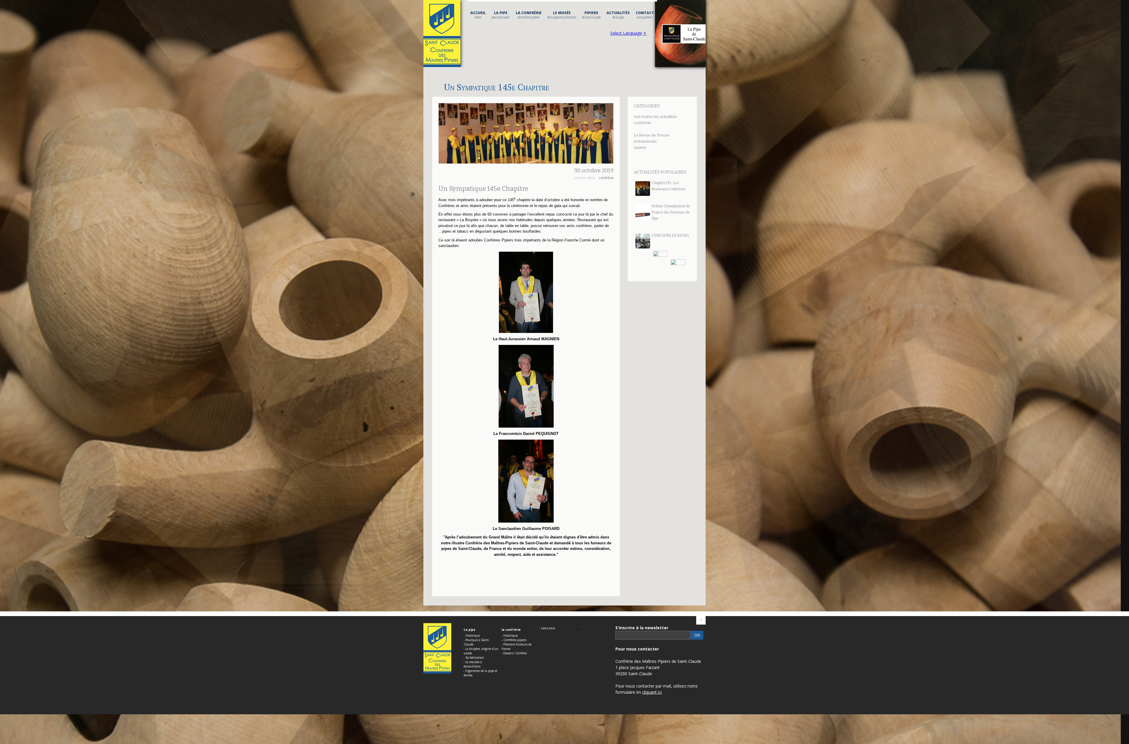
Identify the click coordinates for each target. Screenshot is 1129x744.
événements (645, 141)
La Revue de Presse (651, 135)
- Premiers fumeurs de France (517, 646)
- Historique (472, 635)
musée (640, 147)
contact (645, 15)
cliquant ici (652, 692)
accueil (478, 15)
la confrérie (529, 15)
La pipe (501, 15)
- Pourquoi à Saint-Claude (477, 642)
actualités (618, 15)
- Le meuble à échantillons (473, 664)
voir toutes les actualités (655, 116)
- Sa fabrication (474, 657)
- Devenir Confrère (514, 653)
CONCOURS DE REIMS (670, 235)
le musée (561, 15)
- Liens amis (547, 628)
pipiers (591, 15)
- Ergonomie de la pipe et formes (480, 673)
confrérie (642, 123)
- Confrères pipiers (514, 640)
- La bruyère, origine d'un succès (481, 651)
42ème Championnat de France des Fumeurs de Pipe (671, 212)
